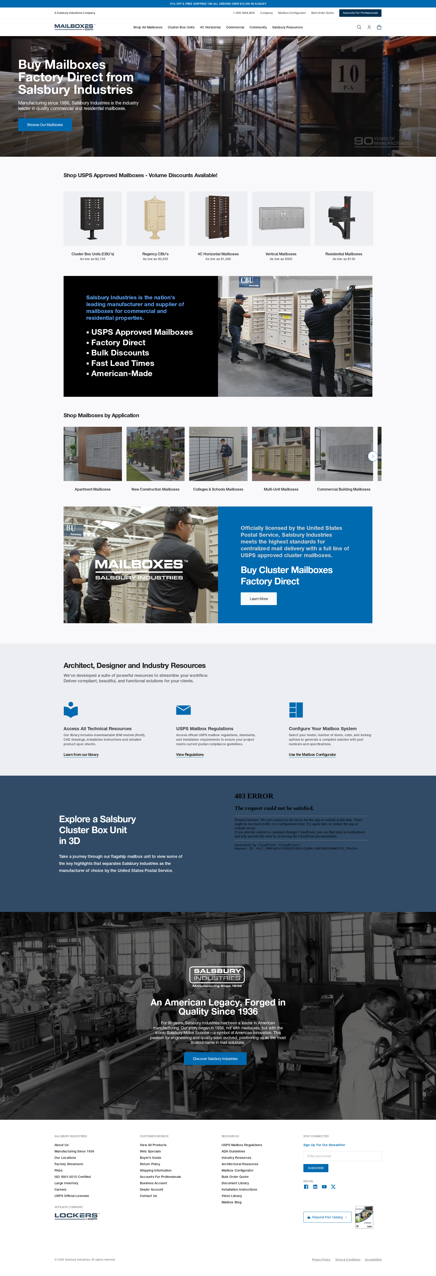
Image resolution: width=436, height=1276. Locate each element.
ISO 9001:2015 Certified (72, 1177)
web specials (150, 1151)
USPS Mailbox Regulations (242, 1145)
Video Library (232, 1196)
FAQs (58, 1170)
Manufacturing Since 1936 (74, 1151)
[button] (148, 27)
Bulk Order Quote (322, 13)
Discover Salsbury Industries (215, 1058)
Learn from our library (81, 754)
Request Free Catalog (327, 1217)
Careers (60, 1189)
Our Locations (65, 1158)
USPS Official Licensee (71, 1196)
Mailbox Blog (231, 1202)
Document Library (235, 1183)
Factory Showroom (68, 1164)
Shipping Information (155, 1170)
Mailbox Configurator (292, 13)
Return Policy (150, 1164)
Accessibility (373, 1259)
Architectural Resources (240, 1164)
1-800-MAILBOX (244, 13)
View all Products (153, 1145)
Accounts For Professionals (360, 13)
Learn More (259, 598)
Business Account (153, 1183)
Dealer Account (151, 1189)
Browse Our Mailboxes (45, 124)
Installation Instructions (239, 1189)
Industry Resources (236, 1158)
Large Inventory (66, 1183)
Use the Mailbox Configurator (312, 754)
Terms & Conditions (347, 1259)
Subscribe (316, 1168)
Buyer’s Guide (150, 1158)
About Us (61, 1145)
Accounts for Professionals (160, 1177)
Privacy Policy (321, 1259)
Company (266, 13)
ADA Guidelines (233, 1151)
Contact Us (148, 1196)
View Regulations (190, 754)
